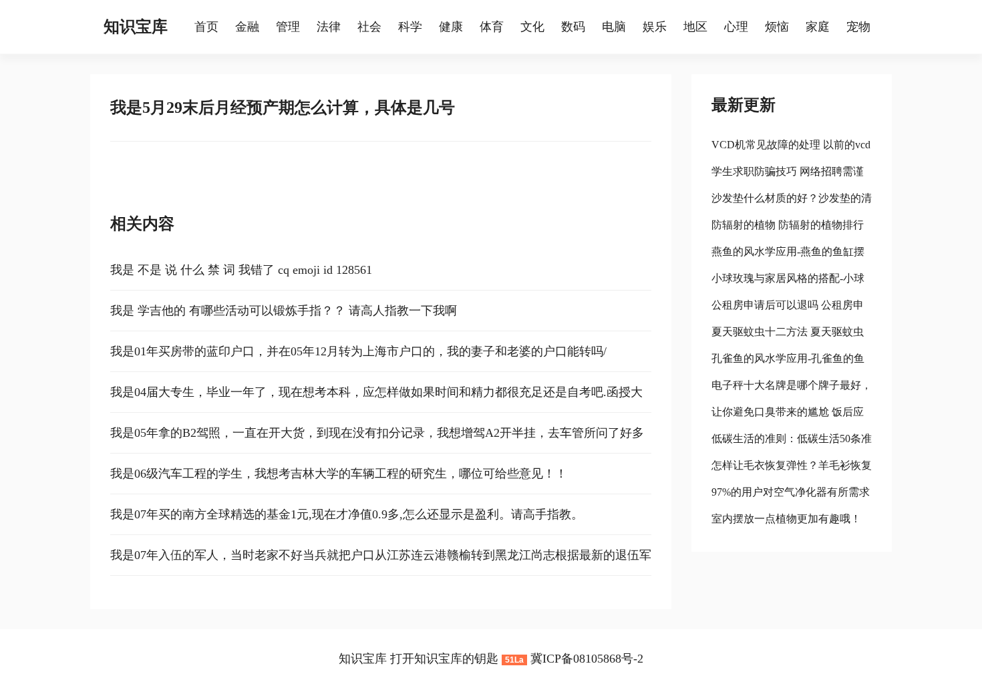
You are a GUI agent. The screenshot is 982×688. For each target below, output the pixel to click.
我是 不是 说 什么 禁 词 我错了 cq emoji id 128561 (241, 270)
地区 (695, 26)
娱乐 (655, 26)
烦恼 (777, 26)
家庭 (818, 26)
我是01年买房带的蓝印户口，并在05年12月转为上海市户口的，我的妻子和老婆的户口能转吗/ (358, 351)
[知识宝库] (187, 26)
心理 (736, 26)
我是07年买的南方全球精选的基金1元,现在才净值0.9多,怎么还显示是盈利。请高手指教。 (346, 514)
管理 (288, 26)
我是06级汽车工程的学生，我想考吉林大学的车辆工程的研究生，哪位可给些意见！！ (338, 473)
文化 (532, 26)
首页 (206, 26)
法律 (329, 26)
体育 (492, 26)
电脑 (614, 26)
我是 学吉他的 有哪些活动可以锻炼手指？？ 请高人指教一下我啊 (283, 310)
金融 (247, 26)
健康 (451, 26)
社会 (369, 26)
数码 (573, 26)
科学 (410, 26)
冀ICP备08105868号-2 (586, 658)
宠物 (858, 26)
